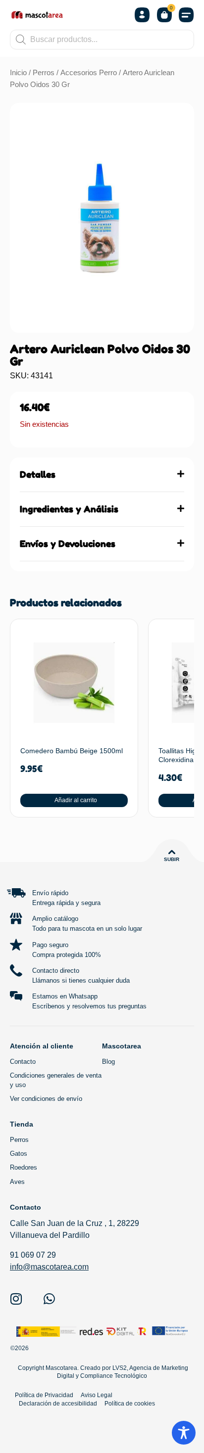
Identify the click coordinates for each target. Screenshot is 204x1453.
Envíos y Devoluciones (67, 543)
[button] (186, 15)
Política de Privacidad (44, 1395)
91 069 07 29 (33, 1255)
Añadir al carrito (75, 800)
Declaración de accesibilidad (58, 1403)
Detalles (37, 474)
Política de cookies (129, 1403)
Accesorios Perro (88, 73)
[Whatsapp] (49, 1299)
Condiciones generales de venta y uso (56, 1080)
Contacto (23, 1061)
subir (171, 859)
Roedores (23, 1167)
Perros (43, 73)
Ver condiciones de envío (46, 1098)
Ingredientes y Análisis (69, 508)
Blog (108, 1061)
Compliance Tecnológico (113, 1375)
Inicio (18, 73)
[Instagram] (16, 1299)
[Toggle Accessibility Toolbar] (184, 1433)
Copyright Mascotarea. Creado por (63, 1367)
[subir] (171, 852)
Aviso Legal (96, 1395)
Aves (17, 1181)
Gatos (18, 1153)
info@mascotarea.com (49, 1267)
